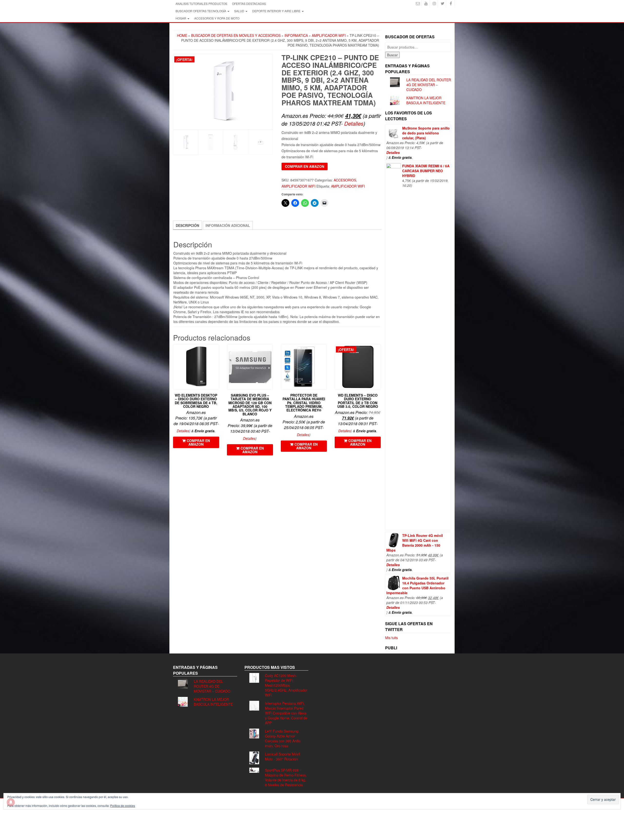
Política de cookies (122, 805)
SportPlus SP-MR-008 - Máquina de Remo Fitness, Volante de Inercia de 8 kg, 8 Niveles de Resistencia (286, 777)
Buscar (392, 54)
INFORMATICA (296, 35)
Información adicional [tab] (227, 225)
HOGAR (181, 18)
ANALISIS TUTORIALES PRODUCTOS (201, 3)
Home (182, 35)
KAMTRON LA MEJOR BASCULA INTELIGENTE (425, 100)
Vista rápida (216, 351)
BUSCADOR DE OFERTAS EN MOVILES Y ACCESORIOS (236, 35)
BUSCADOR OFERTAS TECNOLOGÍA (201, 11)
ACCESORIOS (345, 180)
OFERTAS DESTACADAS (249, 3)
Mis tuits (391, 637)
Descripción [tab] (187, 225)
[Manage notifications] (11, 802)
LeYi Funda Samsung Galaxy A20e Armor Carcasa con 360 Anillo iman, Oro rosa (283, 738)
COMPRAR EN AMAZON (304, 166)
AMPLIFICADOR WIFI (329, 35)
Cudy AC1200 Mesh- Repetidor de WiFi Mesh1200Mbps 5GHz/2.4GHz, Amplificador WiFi (286, 685)
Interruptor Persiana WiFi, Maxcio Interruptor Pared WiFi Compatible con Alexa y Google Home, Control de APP (286, 713)
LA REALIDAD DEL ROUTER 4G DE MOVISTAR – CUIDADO (428, 84)
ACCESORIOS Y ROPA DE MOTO (216, 18)
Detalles (353, 123)
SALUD (239, 11)
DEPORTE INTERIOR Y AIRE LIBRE (276, 11)
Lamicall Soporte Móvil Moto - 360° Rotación (282, 756)
